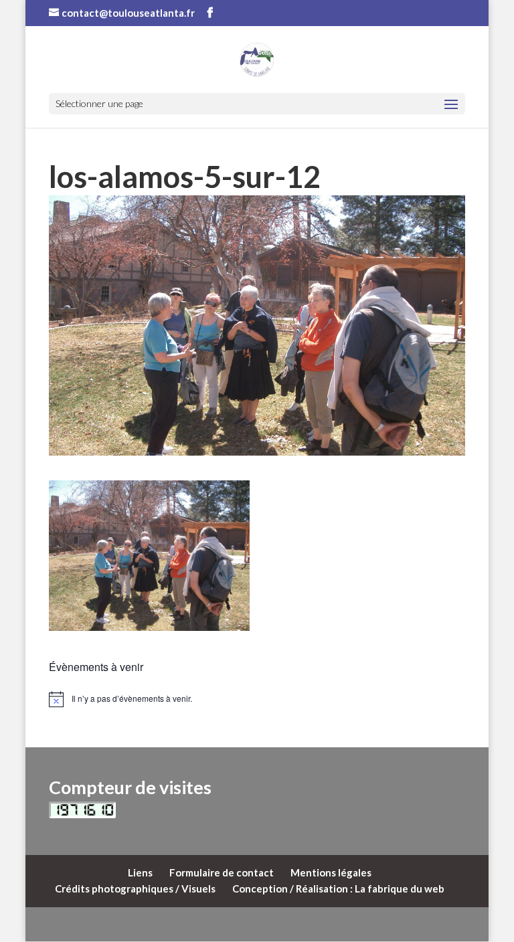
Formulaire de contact (221, 872)
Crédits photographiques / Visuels (135, 888)
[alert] (257, 699)
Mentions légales (330, 872)
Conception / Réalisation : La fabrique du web (338, 888)
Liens (140, 872)
